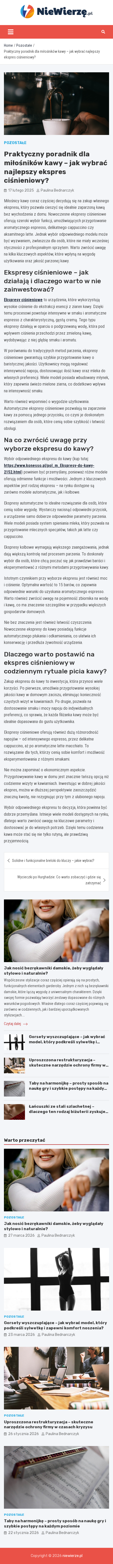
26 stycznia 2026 (23, 1434)
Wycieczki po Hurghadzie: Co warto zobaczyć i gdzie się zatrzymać (59, 880)
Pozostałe (15, 143)
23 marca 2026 (21, 1334)
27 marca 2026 (21, 1235)
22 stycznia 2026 (23, 1533)
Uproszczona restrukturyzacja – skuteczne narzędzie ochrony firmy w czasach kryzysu (67, 1065)
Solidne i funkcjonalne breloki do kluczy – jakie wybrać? (53, 860)
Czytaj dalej (13, 1024)
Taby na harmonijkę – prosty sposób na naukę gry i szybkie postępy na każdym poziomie (68, 1088)
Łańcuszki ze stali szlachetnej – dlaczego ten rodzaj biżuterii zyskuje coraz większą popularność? (67, 1111)
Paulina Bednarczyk (57, 190)
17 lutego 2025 (21, 190)
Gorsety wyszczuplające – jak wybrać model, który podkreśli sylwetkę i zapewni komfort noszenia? (67, 1041)
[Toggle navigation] (10, 32)
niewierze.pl (73, 1556)
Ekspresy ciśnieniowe (23, 299)
